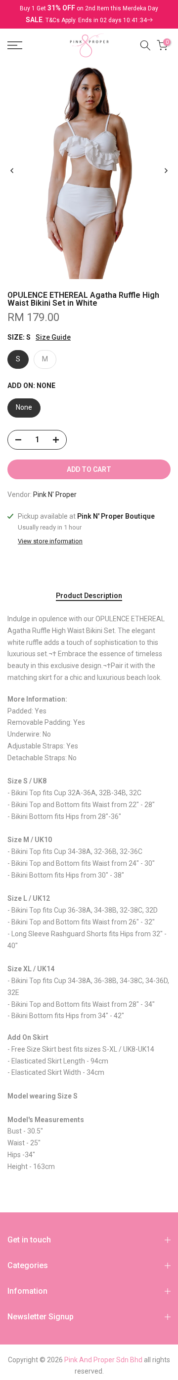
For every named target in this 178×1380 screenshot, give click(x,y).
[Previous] (12, 170)
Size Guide (53, 337)
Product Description (89, 596)
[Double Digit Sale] (99, 20)
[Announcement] (89, 14)
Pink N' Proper (55, 494)
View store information (50, 541)
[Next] (165, 170)
